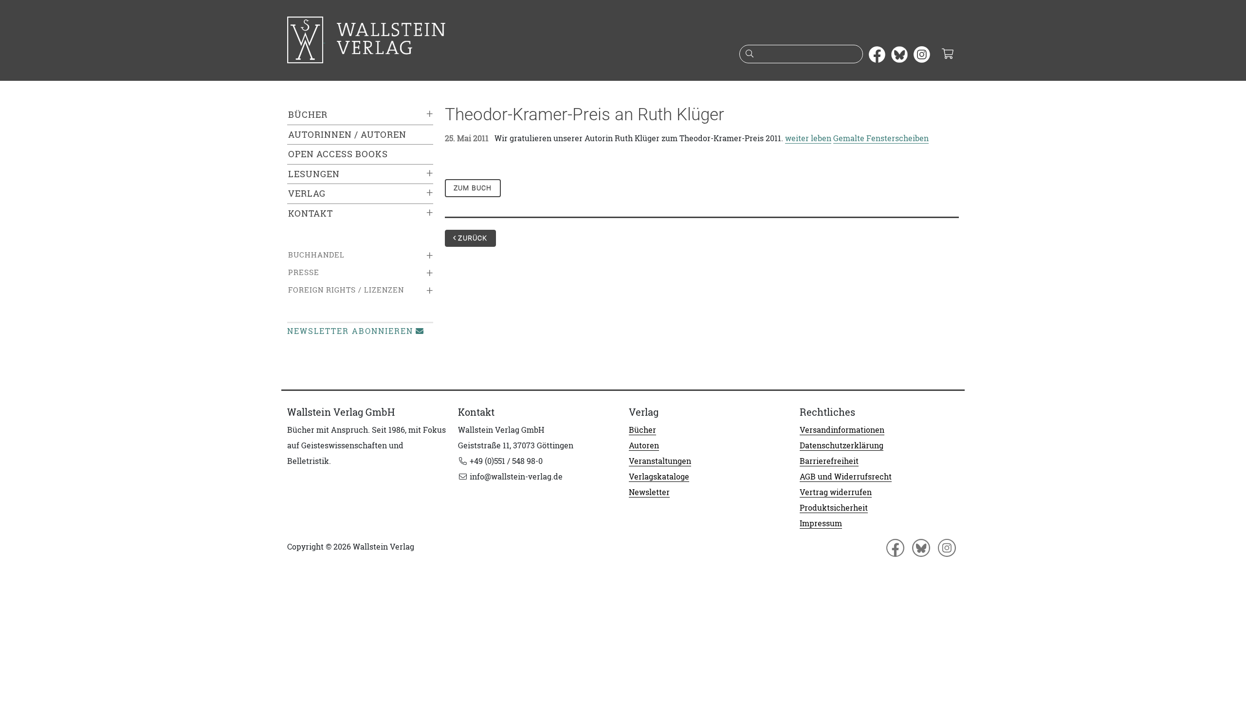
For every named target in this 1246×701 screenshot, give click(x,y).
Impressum (821, 523)
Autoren (644, 445)
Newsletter (649, 492)
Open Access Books (338, 154)
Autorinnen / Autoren (347, 135)
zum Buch (473, 188)
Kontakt (310, 213)
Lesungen (314, 174)
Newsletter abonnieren (350, 331)
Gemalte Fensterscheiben (881, 138)
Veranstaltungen (660, 461)
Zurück (471, 238)
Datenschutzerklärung (841, 445)
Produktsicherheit (834, 507)
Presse (303, 272)
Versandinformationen (842, 429)
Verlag (307, 193)
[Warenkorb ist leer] (947, 54)
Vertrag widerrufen (836, 492)
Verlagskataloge (659, 476)
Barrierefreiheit (829, 461)
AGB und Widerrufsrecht (846, 476)
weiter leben (808, 138)
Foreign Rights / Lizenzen (346, 290)
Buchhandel (316, 255)
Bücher (308, 115)
